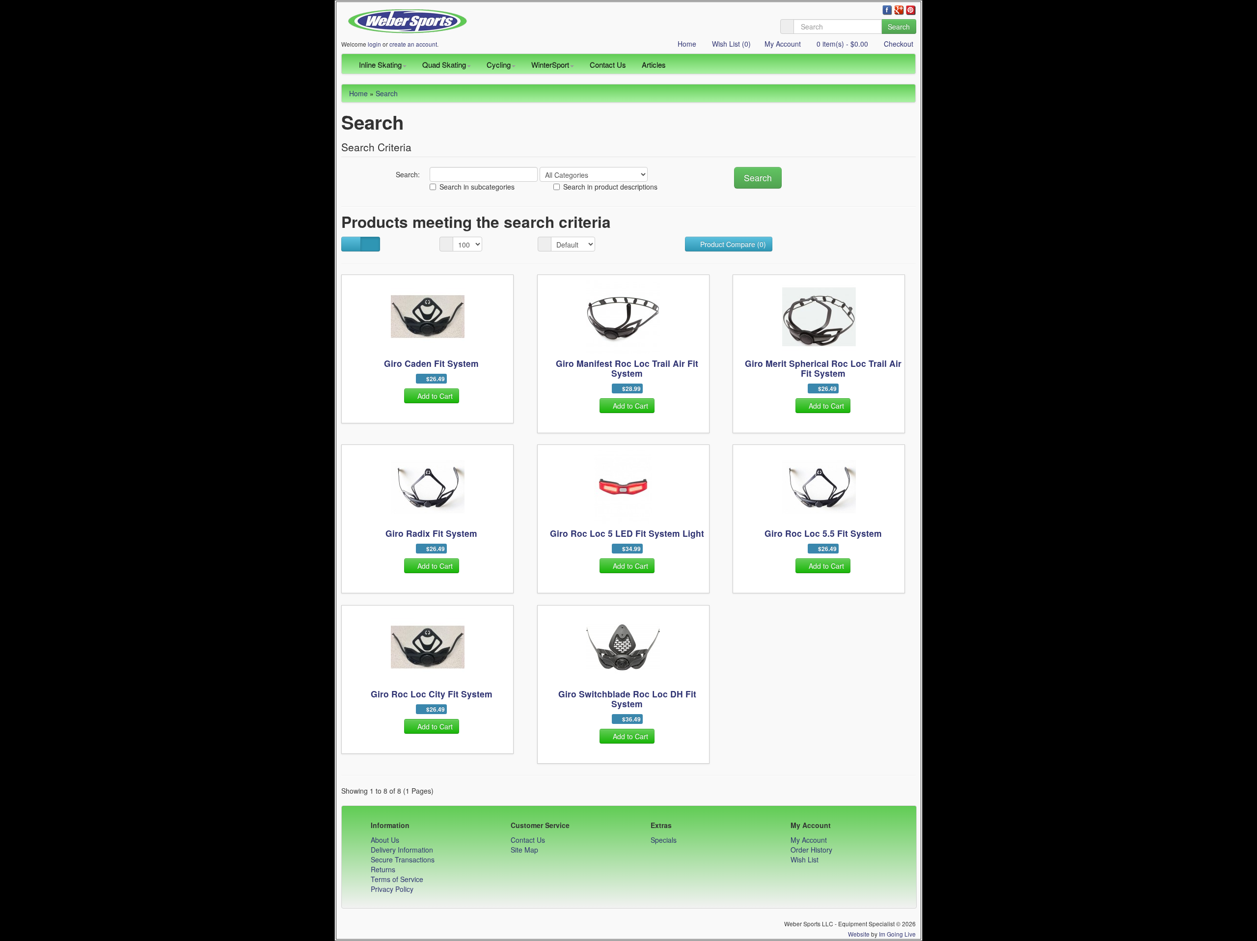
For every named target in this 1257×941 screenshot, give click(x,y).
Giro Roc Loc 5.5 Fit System (823, 533)
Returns (383, 869)
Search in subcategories (477, 187)
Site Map (524, 850)
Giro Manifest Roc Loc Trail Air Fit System (627, 368)
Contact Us (608, 64)
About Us (385, 840)
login (374, 44)
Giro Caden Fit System (431, 363)
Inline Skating (380, 64)
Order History (811, 850)
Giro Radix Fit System (431, 533)
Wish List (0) (730, 44)
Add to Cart (435, 396)
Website (859, 934)
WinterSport (550, 64)
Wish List (805, 859)
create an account (413, 44)
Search (899, 26)
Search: (407, 174)
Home (686, 44)
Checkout (897, 44)
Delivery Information (402, 850)
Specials (664, 840)
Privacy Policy (392, 889)
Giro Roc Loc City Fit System (431, 694)
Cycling (499, 64)
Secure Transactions (403, 859)
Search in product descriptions (610, 187)
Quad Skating (444, 64)
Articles (654, 64)
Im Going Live (897, 934)
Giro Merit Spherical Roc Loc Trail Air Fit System (823, 368)
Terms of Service (397, 879)
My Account (783, 44)
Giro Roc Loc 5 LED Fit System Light (627, 533)
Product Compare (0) (732, 244)
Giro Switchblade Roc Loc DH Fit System (627, 699)
